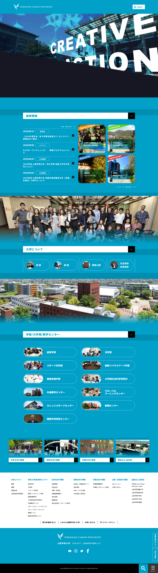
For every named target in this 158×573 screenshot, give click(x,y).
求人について (116, 484)
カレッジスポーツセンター (36, 510)
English (140, 7)
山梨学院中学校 (137, 496)
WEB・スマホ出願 (79, 490)
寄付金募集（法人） (49, 522)
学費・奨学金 (56, 490)
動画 (12, 487)
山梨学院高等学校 (137, 493)
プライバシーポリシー (107, 522)
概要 (12, 484)
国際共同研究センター (35, 516)
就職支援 (54, 500)
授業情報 (54, 484)
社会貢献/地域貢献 (17, 494)
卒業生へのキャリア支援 (101, 487)
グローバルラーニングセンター (38, 506)
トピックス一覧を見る (124, 187)
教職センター (32, 513)
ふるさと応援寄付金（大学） (70, 522)
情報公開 (14, 490)
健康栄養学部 (32, 497)
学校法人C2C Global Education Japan (138, 485)
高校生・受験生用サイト (81, 484)
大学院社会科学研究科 (35, 500)
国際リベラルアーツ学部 (35, 494)
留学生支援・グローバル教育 (61, 503)
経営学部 (31, 484)
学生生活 (54, 487)
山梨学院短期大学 (137, 489)
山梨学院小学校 (137, 499)
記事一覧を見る (66, 126)
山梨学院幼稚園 (137, 502)
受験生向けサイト (155, 540)
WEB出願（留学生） (80, 494)
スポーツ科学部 (33, 490)
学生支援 (54, 497)
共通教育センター (33, 503)
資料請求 (76, 487)
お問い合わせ (116, 487)
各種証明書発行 (57, 494)
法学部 (30, 487)
